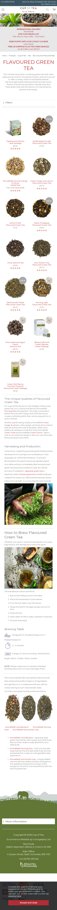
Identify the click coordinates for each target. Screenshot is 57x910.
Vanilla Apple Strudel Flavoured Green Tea (41, 142)
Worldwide (29, 30)
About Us (25, 2)
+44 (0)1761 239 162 (8, 2)
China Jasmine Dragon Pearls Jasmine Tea (15, 344)
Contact (53, 4)
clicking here (14, 896)
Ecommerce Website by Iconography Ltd (28, 839)
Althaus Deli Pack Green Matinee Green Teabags (41, 344)
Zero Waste (45, 4)
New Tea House (49, 2)
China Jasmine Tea (15, 263)
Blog (32, 2)
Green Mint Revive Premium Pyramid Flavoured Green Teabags (15, 386)
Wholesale (39, 2)
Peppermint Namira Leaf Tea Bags (15, 142)
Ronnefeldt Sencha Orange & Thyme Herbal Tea (15, 183)
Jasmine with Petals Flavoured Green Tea (15, 303)
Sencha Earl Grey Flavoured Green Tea (41, 264)
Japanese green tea (34, 471)
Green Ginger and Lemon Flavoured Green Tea (41, 182)
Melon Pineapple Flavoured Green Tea (41, 224)
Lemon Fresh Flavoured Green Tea (15, 224)
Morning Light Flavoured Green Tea (41, 303)
